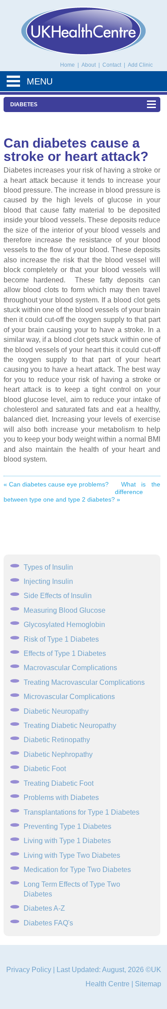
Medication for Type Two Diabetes (77, 869)
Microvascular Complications (69, 696)
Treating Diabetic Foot (59, 783)
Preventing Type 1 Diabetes (67, 826)
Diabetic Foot (45, 768)
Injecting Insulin (48, 581)
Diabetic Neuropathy (56, 711)
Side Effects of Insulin (58, 595)
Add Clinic (140, 65)
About (89, 65)
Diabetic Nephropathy (58, 754)
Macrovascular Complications (70, 667)
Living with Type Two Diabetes (72, 855)
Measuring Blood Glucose (65, 610)
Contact (112, 65)
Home (67, 65)
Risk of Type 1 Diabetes (61, 639)
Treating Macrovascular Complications (84, 682)
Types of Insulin (48, 567)
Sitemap (148, 984)
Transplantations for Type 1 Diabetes (81, 812)
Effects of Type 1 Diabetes (65, 653)
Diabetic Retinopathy (57, 740)
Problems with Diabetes (61, 797)
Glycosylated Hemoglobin (64, 624)
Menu (40, 81)
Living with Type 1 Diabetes (67, 840)
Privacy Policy (28, 969)
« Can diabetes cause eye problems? (56, 484)
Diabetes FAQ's (48, 923)
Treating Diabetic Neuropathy (70, 725)
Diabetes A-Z (44, 908)
